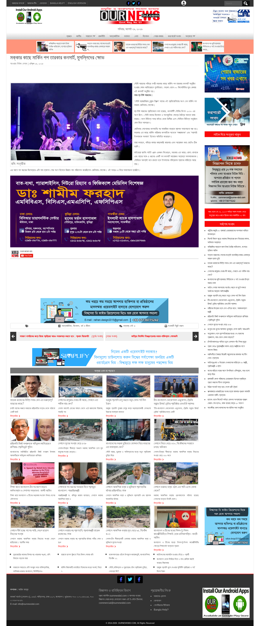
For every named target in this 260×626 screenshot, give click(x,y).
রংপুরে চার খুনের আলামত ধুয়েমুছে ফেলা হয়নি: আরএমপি (228, 329)
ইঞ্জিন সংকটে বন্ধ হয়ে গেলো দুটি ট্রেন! (222, 387)
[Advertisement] (104, 73)
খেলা (136, 36)
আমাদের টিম (31, 3)
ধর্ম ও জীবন (85, 325)
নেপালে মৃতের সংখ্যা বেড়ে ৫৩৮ (219, 324)
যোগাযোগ (43, 3)
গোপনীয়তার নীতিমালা (162, 605)
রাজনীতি (101, 36)
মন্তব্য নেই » (129, 325)
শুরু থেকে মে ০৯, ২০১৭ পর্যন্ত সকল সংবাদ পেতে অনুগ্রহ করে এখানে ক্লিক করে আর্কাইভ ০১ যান (227, 213)
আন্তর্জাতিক (114, 36)
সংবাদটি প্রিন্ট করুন (176, 325)
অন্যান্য (189, 36)
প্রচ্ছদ (69, 36)
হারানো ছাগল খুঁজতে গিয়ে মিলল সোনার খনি (77, 554)
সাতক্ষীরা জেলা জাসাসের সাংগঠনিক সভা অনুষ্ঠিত (226, 407)
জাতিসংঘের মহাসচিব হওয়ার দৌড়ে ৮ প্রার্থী (173, 554)
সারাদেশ (89, 36)
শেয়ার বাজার (158, 36)
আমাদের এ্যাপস (160, 596)
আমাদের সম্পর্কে (18, 3)
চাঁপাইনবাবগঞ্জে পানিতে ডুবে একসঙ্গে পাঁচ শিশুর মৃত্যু (227, 341)
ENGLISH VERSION (77, 3)
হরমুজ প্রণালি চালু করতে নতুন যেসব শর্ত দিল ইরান (227, 295)
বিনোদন (146, 36)
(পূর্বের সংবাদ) (61, 336)
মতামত (127, 36)
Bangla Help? (57, 3)
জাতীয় (78, 36)
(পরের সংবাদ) (142, 336)
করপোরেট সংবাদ (174, 36)
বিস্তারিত (14, 416)
